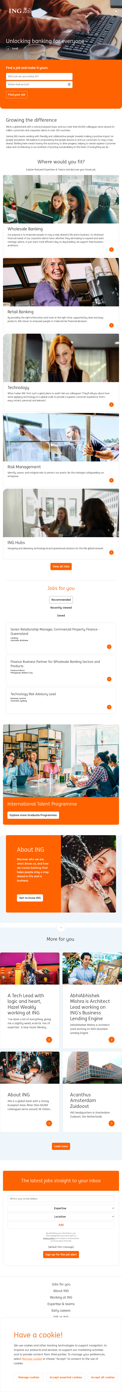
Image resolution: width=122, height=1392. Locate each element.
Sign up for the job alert (61, 1254)
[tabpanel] (61, 668)
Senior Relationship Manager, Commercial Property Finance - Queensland (55, 631)
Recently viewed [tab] (61, 607)
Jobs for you (61, 1284)
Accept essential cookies (66, 1377)
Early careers (61, 1311)
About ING (61, 1291)
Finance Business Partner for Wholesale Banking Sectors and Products (55, 664)
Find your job (16, 94)
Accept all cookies (103, 1377)
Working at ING (61, 1297)
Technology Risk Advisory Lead (33, 694)
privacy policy (49, 1238)
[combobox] (39, 84)
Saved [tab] (61, 615)
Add (61, 1225)
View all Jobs (61, 566)
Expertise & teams (61, 1304)
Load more (61, 1146)
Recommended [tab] (61, 599)
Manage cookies (32, 1359)
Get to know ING (30, 898)
